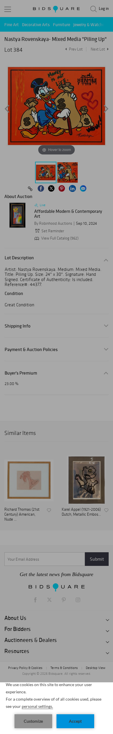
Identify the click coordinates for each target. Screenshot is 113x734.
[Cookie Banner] (56, 708)
